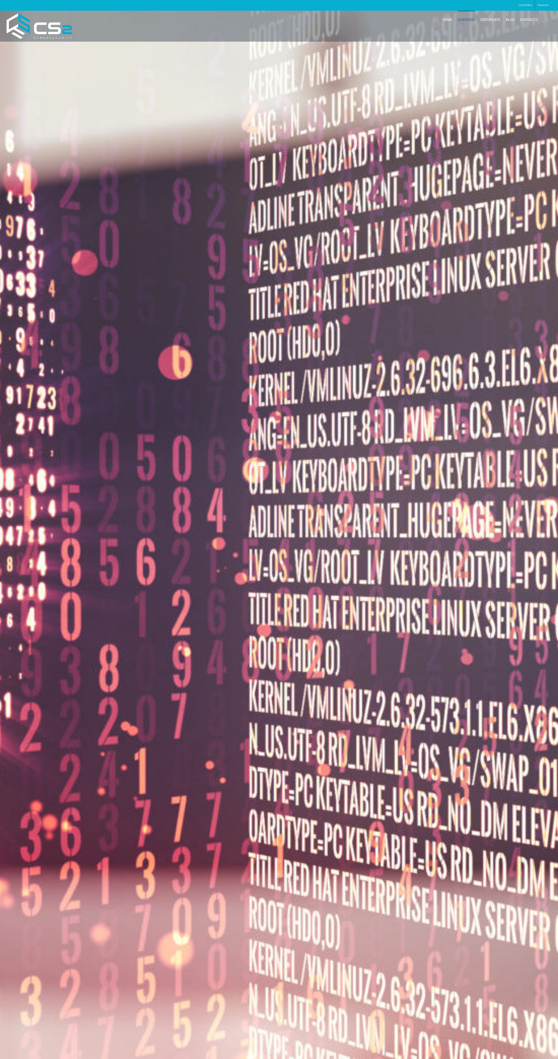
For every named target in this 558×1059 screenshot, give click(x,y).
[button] (544, 19)
